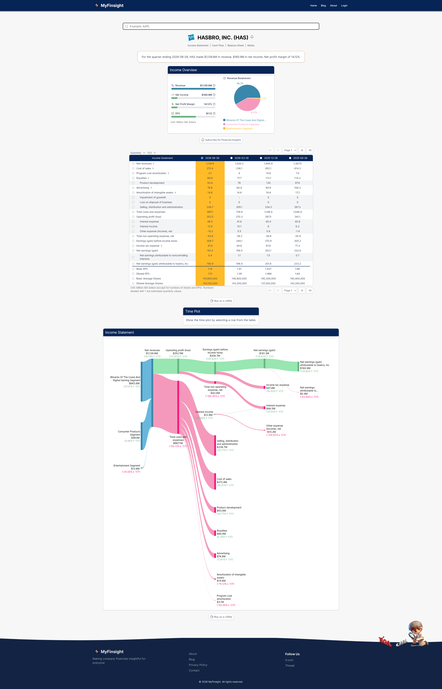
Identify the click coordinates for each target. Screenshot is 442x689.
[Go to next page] (302, 150)
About (333, 5)
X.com (289, 660)
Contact (194, 670)
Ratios (250, 45)
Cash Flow (218, 45)
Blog (323, 5)
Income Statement (198, 45)
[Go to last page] (309, 150)
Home (313, 5)
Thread (289, 665)
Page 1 (288, 150)
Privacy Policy (198, 665)
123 (149, 152)
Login (344, 5)
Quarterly (136, 152)
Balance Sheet (236, 45)
